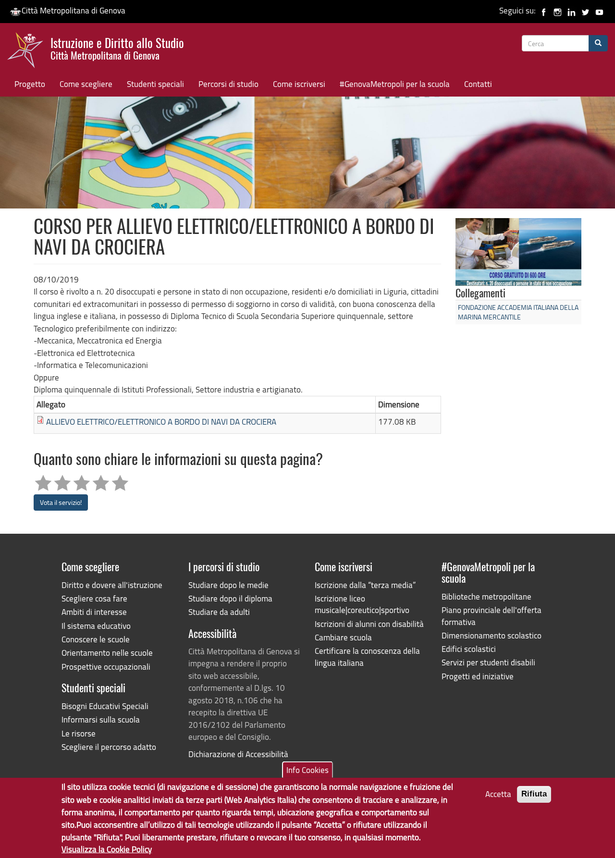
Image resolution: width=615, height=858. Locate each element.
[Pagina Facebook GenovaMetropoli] (544, 10)
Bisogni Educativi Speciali (105, 705)
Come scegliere (86, 83)
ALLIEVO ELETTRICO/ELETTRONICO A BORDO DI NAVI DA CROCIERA (161, 421)
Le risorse (79, 733)
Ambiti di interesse (94, 611)
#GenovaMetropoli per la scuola (395, 83)
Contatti (478, 83)
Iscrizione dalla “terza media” (365, 584)
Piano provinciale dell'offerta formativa (491, 615)
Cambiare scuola (343, 637)
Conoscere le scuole (96, 639)
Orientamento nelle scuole (107, 652)
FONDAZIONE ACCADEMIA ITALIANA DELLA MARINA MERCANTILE (518, 312)
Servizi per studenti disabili (488, 662)
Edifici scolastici (469, 648)
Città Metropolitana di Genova (73, 10)
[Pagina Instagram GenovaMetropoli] (558, 10)
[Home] (28, 52)
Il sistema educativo (96, 625)
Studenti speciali (155, 83)
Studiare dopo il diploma (230, 598)
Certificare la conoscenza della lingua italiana (367, 656)
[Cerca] (598, 43)
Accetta (498, 793)
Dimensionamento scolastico (491, 635)
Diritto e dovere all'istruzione (112, 584)
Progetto (29, 83)
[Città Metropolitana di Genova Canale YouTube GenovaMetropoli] (599, 10)
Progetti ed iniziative (478, 676)
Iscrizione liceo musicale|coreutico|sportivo (362, 604)
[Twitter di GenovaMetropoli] (585, 10)
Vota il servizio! (61, 502)
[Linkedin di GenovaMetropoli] (572, 10)
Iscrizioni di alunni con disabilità (369, 623)
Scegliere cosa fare (94, 598)
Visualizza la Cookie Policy (107, 848)
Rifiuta (534, 793)
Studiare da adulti (219, 611)
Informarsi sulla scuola (101, 719)
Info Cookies (307, 769)
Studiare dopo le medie (228, 584)
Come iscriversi (299, 83)
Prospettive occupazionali (106, 666)
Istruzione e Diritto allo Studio (117, 47)
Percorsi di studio (228, 83)
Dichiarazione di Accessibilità (238, 754)
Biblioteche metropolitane (486, 596)
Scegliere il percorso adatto (109, 746)
